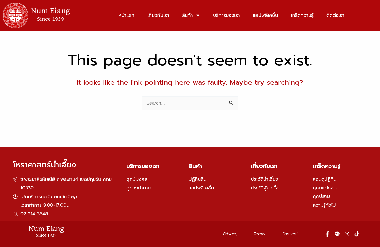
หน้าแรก (126, 15)
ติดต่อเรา (335, 15)
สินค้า (187, 15)
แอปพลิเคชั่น (265, 15)
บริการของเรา (226, 15)
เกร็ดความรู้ (302, 15)
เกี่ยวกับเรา (158, 15)
